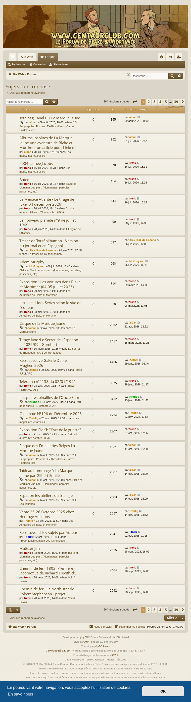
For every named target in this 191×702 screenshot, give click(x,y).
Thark (28, 536)
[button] (135, 102)
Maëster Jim (29, 548)
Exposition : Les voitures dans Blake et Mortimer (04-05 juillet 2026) (50, 284)
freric (27, 167)
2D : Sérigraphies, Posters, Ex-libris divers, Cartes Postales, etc (48, 126)
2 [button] (149, 101)
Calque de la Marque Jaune (42, 323)
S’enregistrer (61, 64)
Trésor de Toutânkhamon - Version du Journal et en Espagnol (48, 243)
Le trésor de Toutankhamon (45, 253)
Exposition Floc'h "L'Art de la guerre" (50, 429)
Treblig (33, 418)
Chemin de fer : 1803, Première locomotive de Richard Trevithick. (47, 570)
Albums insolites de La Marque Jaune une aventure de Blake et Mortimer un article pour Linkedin (48, 142)
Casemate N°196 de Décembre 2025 (50, 413)
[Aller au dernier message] (139, 117)
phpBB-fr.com (102, 646)
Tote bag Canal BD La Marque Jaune (49, 117)
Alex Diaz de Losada (42, 250)
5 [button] (166, 101)
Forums (50, 57)
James (33, 369)
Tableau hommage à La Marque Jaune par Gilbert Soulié (46, 473)
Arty (86, 641)
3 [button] (154, 101)
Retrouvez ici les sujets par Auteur (48, 532)
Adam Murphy (31, 261)
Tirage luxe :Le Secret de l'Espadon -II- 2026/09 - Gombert (49, 342)
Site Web (27, 57)
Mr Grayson (37, 266)
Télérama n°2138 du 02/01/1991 (47, 381)
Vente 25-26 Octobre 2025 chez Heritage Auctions (46, 514)
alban (33, 122)
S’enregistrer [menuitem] (179, 58)
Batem (25, 179)
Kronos (34, 401)
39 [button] (176, 101)
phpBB (84, 637)
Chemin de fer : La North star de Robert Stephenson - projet (46, 591)
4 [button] (160, 101)
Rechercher (18, 64)
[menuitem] (161, 57)
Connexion (39, 64)
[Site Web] (95, 26)
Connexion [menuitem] (171, 58)
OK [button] (163, 691)
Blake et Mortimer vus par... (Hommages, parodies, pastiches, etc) (47, 187)
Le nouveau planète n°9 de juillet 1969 (47, 222)
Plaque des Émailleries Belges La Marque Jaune (47, 448)
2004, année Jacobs (36, 163)
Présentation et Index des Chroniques (42, 540)
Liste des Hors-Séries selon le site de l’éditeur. (50, 305)
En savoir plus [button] (20, 694)
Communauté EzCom (58, 650)
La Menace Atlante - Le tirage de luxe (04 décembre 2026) (46, 201)
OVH (115, 655)
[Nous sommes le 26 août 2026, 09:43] (128, 74)
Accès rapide (13, 58)
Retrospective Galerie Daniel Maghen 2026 (43, 363)
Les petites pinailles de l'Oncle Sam (49, 397)
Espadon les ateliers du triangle (46, 495)
